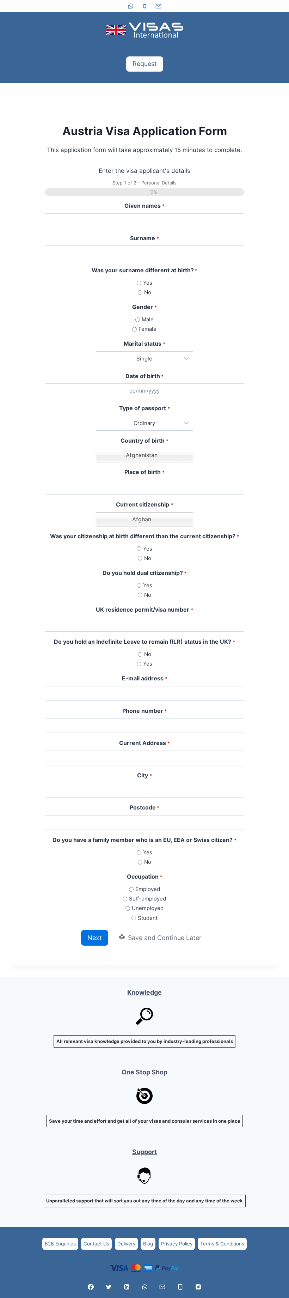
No (147, 292)
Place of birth (144, 471)
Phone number (144, 710)
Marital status (144, 343)
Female (147, 329)
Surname (144, 238)
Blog (148, 1244)
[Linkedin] (127, 1287)
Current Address (144, 742)
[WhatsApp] (131, 6)
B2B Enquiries (60, 1244)
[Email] (158, 6)
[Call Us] (180, 1287)
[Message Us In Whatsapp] (144, 1287)
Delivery (126, 1244)
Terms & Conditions (222, 1244)
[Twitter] (109, 1287)
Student (148, 918)
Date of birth (144, 376)
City (144, 775)
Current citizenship (144, 504)
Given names (144, 205)
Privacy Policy (176, 1244)
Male (148, 319)
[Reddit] (198, 1287)
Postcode (144, 807)
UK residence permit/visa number (144, 609)
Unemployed (148, 908)
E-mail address (144, 678)
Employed (147, 889)
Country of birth (144, 440)
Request (145, 63)
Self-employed (147, 898)
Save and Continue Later (164, 937)
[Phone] (144, 6)
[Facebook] (91, 1287)
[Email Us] (162, 1287)
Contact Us (96, 1244)
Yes (147, 282)
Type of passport (144, 408)
